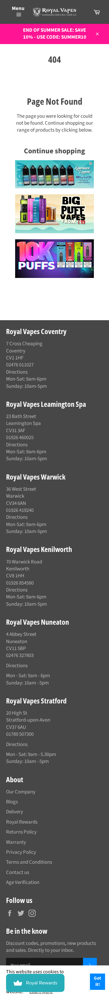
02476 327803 (20, 655)
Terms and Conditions (29, 862)
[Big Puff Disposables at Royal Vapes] (54, 213)
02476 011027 (20, 364)
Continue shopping (54, 151)
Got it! (97, 981)
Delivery (14, 811)
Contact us (17, 872)
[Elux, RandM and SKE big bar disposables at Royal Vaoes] (54, 258)
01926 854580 (20, 583)
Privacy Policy (21, 852)
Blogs (12, 801)
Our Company (20, 792)
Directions (17, 372)
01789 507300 (20, 734)
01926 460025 (20, 437)
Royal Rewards (22, 822)
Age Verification (22, 882)
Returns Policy (21, 832)
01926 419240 (20, 510)
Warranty (16, 842)
